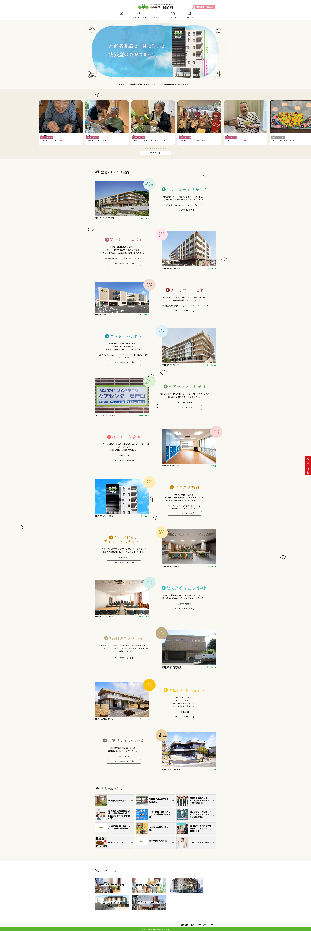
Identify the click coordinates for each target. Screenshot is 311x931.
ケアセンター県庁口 (187, 387)
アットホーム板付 (187, 290)
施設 (138, 17)
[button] (145, 148)
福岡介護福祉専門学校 (187, 588)
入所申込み (190, 17)
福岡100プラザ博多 (126, 638)
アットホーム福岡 (126, 336)
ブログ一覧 (155, 153)
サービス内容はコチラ (183, 210)
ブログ (121, 17)
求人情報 (155, 17)
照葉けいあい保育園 (187, 690)
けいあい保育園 (126, 437)
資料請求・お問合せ (205, 7)
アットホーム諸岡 (126, 240)
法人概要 (172, 17)
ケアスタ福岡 (187, 487)
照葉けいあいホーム (126, 741)
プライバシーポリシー (206, 925)
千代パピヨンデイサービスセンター (124, 540)
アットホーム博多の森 (187, 189)
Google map (144, 218)
